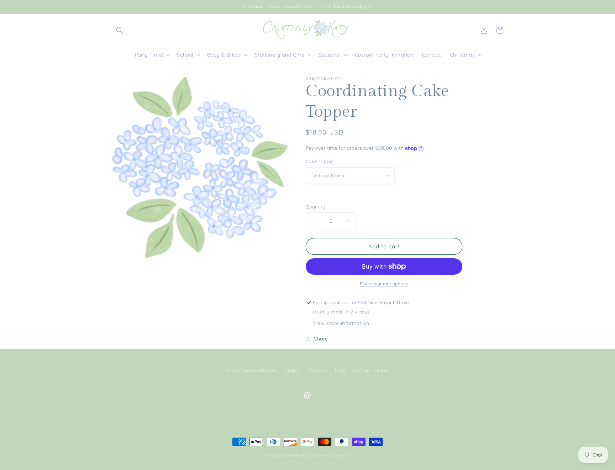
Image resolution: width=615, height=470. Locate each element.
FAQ (340, 370)
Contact (318, 370)
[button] (119, 30)
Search (293, 370)
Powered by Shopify (330, 455)
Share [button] (321, 339)
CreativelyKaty (296, 455)
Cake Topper (320, 161)
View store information (341, 323)
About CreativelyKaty (251, 370)
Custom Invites (371, 370)
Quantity (315, 207)
